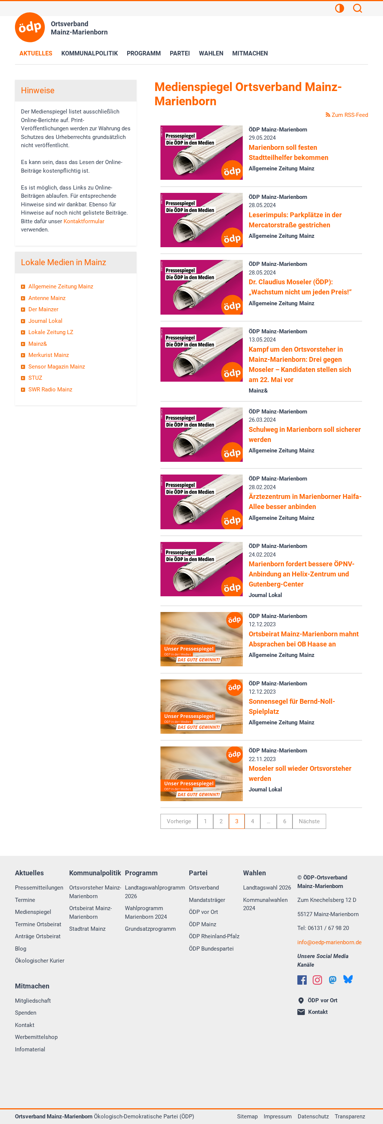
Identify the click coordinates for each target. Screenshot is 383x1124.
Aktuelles (35, 53)
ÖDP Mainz (202, 924)
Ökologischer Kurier (39, 960)
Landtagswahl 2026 (267, 887)
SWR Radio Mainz (50, 389)
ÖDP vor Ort (203, 912)
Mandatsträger (207, 900)
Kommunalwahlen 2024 (265, 904)
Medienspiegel (33, 912)
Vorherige (179, 821)
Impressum (278, 1116)
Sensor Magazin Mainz (56, 366)
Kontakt (24, 1025)
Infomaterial (30, 1049)
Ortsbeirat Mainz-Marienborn (90, 912)
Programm (144, 53)
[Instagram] (317, 980)
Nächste (309, 821)
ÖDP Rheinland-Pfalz (214, 936)
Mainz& (37, 343)
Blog (20, 948)
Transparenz (350, 1116)
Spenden (25, 1012)
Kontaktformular (84, 221)
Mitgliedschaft (33, 1000)
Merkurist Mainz (48, 355)
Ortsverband (204, 887)
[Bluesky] (348, 979)
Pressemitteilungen (39, 887)
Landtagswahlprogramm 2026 (155, 892)
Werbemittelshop (36, 1037)
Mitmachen (250, 53)
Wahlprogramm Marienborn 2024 (146, 912)
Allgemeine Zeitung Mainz (60, 286)
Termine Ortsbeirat (38, 924)
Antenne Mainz (46, 298)
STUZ (35, 378)
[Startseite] (30, 27)
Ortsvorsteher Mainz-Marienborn (95, 892)
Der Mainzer (43, 309)
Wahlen (211, 53)
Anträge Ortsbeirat (38, 936)
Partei (180, 53)
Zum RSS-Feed (349, 115)
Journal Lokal (45, 321)
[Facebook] (302, 980)
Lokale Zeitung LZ (50, 332)
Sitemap (247, 1116)
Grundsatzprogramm (150, 928)
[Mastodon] (332, 980)
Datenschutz (313, 1116)
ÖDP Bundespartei (211, 948)
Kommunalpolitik (89, 53)
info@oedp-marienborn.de (329, 942)
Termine (25, 900)
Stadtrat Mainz (87, 928)
